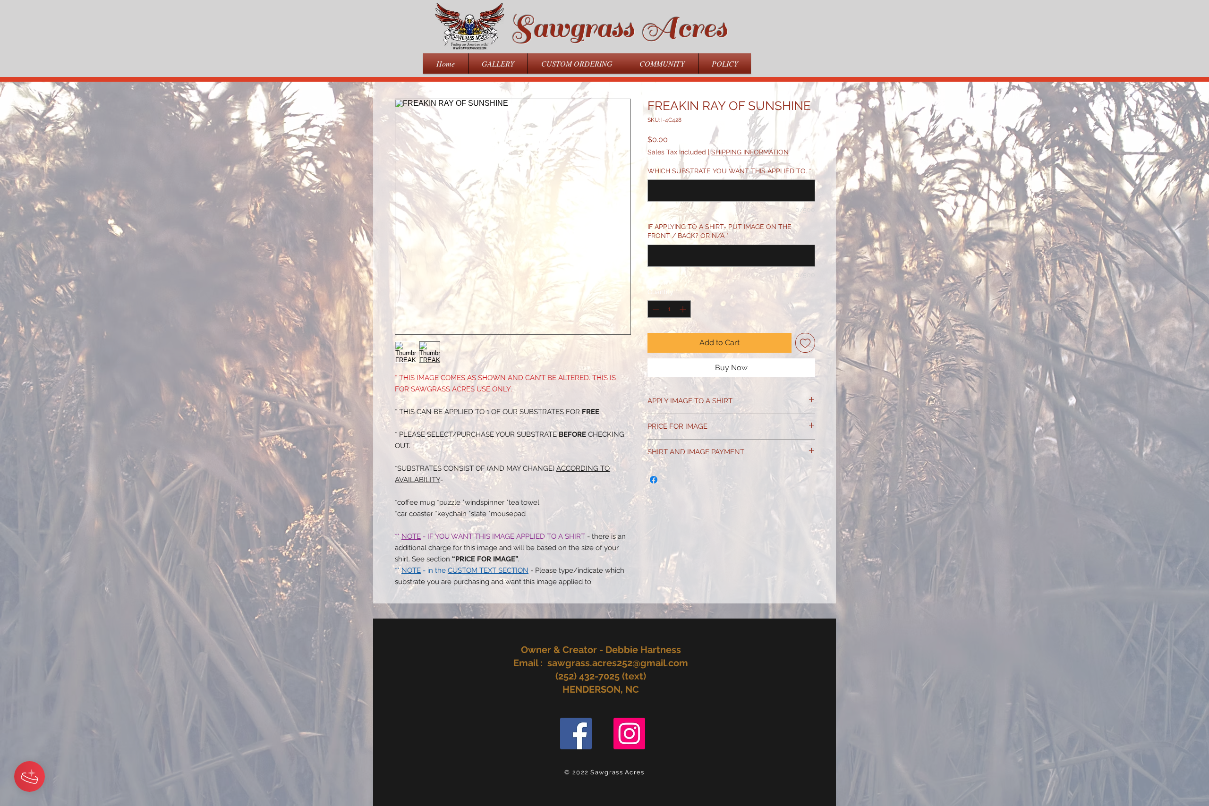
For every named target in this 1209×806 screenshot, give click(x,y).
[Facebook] (576, 733)
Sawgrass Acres (618, 27)
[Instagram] (629, 733)
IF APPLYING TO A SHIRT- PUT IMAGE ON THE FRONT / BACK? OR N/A (719, 231)
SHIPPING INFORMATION (750, 152)
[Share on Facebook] (653, 479)
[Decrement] (655, 309)
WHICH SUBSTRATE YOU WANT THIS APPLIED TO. (729, 171)
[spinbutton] (669, 309)
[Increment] (684, 309)
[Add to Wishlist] (805, 343)
